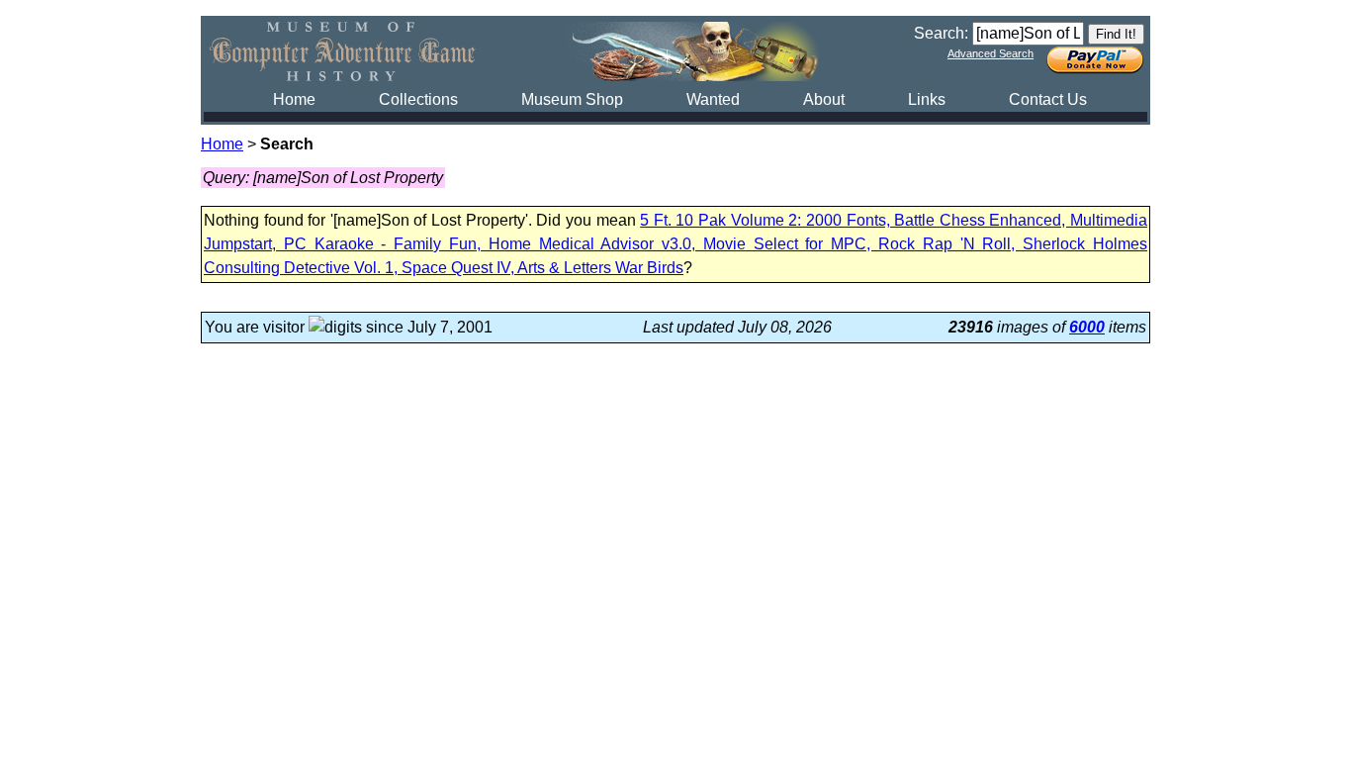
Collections (418, 99)
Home (294, 99)
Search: (941, 33)
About (824, 99)
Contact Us (1048, 99)
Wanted (713, 99)
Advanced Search (990, 53)
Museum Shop (572, 99)
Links (927, 99)
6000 (1087, 327)
